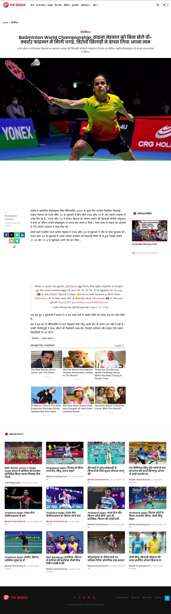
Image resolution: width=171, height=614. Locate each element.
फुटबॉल (75, 5)
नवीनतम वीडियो (144, 213)
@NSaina (71, 286)
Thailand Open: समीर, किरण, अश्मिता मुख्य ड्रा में (22, 559)
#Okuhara (41, 298)
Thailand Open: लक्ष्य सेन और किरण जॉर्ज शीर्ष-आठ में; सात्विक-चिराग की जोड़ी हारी (105, 516)
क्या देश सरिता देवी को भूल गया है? (144, 244)
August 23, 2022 (99, 307)
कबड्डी (50, 5)
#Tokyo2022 (63, 302)
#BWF (53, 294)
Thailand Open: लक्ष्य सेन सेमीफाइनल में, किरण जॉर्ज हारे (63, 514)
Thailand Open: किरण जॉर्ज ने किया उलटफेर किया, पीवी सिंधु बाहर (146, 516)
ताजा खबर (40, 5)
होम (32, 5)
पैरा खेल (58, 5)
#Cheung (116, 290)
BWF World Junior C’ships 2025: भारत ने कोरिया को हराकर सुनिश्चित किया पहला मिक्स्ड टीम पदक (22, 472)
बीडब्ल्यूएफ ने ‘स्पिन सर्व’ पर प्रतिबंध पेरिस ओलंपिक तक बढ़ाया (106, 559)
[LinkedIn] (22, 235)
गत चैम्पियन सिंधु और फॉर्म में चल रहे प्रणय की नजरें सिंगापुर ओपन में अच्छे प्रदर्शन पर (147, 471)
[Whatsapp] (17, 235)
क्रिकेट (67, 5)
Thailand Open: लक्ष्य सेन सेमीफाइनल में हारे (19, 514)
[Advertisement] (85, 182)
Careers (158, 597)
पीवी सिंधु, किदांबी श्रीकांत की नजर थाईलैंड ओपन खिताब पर (145, 559)
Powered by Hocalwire (94, 604)
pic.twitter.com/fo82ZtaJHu (90, 302)
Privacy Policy (122, 597)
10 (157, 253)
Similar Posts (16, 434)
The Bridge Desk (12, 482)
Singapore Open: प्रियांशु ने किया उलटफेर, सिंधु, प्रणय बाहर (64, 469)
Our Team (147, 597)
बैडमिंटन (85, 32)
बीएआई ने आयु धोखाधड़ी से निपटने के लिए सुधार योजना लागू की (106, 471)
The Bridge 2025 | (75, 604)
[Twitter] (11, 235)
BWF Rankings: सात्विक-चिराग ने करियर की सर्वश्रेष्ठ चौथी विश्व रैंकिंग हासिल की (63, 560)
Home (6, 23)
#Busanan (98, 298)
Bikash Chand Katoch (56, 476)
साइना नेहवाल (47, 338)
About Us (135, 597)
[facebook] (6, 235)
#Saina (84, 294)
